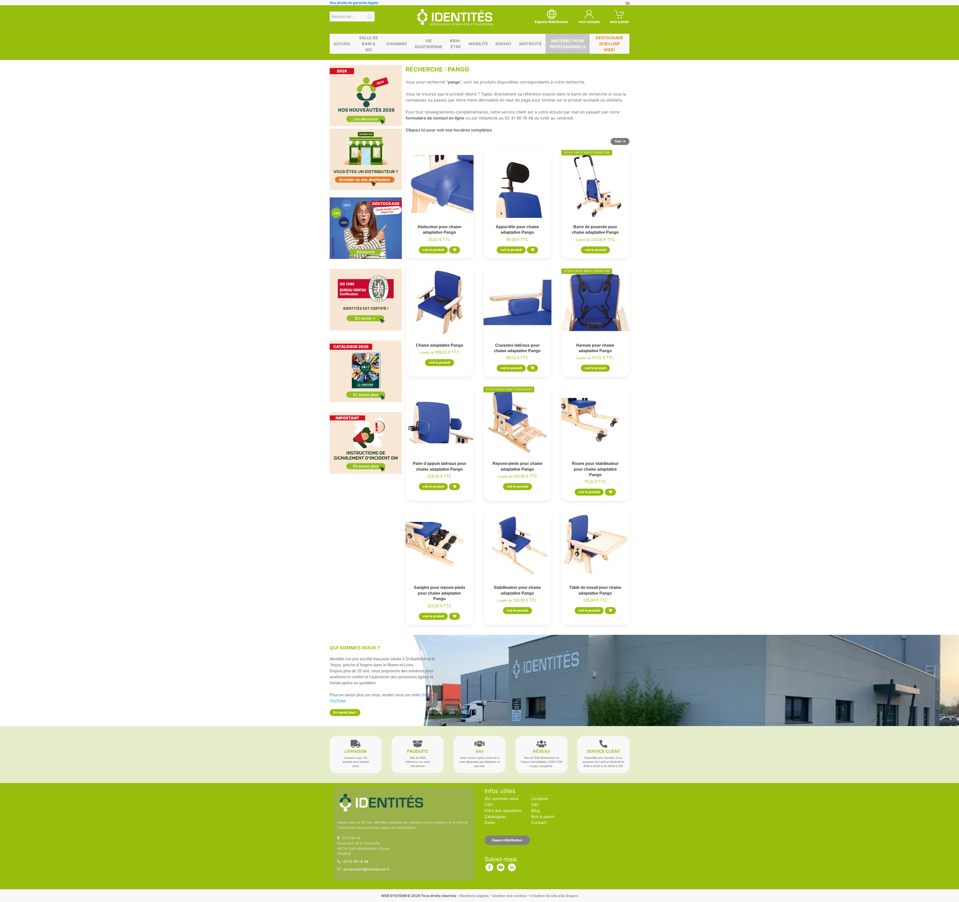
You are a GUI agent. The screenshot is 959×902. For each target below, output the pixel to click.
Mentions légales (474, 896)
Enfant (503, 43)
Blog (535, 810)
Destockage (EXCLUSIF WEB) (609, 43)
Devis (489, 822)
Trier (618, 141)
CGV (488, 804)
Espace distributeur (507, 840)
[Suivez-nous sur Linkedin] (512, 866)
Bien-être (455, 43)
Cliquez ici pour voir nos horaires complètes (449, 129)
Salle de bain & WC (368, 43)
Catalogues (495, 816)
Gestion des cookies (509, 896)
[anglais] (627, 2)
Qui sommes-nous (501, 798)
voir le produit (433, 250)
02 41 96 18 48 (519, 117)
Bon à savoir (543, 816)
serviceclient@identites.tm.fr (366, 869)
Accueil (342, 43)
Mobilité (478, 43)
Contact (538, 822)
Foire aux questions (502, 810)
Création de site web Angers (554, 896)
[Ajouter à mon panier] (454, 249)
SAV (535, 804)
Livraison (539, 798)
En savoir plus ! (345, 712)
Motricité (530, 43)
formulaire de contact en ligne (435, 117)
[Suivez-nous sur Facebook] (489, 866)
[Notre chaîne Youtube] (501, 866)
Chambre (396, 43)
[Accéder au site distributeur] (366, 159)
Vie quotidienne (429, 43)
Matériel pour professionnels (567, 43)
